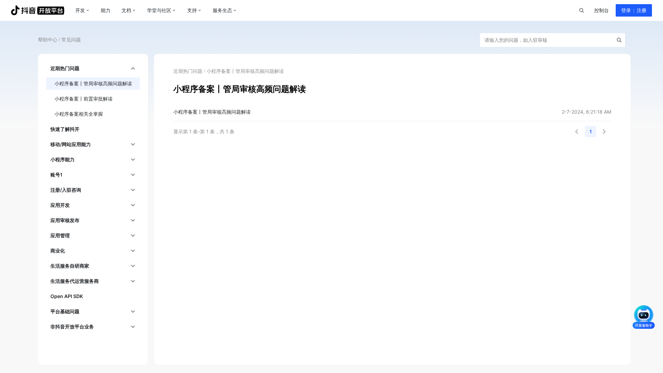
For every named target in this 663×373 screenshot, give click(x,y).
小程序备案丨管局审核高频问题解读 (212, 112)
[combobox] (581, 10)
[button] (576, 131)
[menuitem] (93, 68)
